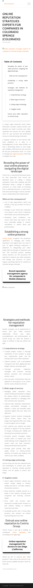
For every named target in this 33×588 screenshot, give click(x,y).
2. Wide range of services (17, 99)
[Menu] (28, 3)
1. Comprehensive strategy (17, 95)
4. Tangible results (15, 109)
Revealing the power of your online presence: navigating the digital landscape (18, 68)
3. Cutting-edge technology (17, 104)
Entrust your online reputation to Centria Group (18, 115)
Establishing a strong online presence (18, 82)
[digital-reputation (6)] (16, 53)
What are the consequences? (18, 76)
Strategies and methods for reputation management (18, 89)
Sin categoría (6, 42)
